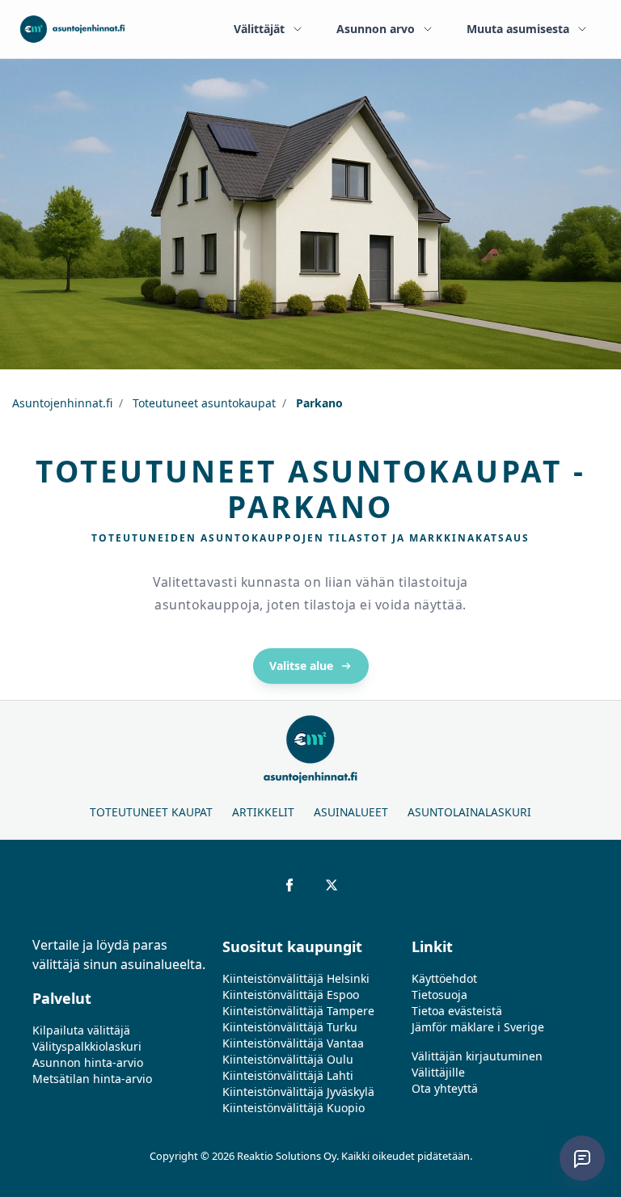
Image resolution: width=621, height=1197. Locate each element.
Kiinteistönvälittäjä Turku (289, 1027)
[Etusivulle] (72, 29)
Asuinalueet (351, 812)
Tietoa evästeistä (457, 1010)
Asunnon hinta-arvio (87, 1062)
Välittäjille (438, 1072)
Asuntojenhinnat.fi (62, 403)
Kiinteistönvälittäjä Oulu (287, 1059)
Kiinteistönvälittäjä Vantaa (293, 1043)
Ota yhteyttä (445, 1088)
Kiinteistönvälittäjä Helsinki (296, 978)
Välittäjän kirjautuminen (477, 1056)
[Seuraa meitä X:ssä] (331, 885)
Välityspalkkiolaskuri (87, 1046)
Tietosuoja (439, 994)
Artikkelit (263, 812)
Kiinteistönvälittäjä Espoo (290, 994)
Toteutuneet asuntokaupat (202, 403)
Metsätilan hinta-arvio (92, 1078)
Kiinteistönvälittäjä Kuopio (293, 1107)
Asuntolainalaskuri (469, 812)
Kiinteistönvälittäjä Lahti (287, 1075)
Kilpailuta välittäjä (81, 1030)
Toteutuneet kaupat (151, 812)
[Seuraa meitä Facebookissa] (289, 885)
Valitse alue (301, 665)
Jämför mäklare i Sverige (478, 1027)
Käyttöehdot (444, 978)
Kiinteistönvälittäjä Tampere (298, 1010)
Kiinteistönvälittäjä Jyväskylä (298, 1091)
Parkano (318, 403)
